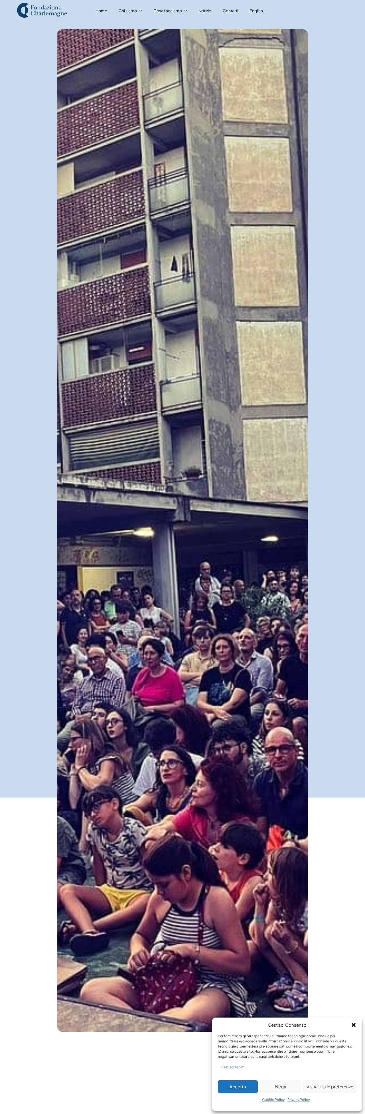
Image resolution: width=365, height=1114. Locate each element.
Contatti (230, 10)
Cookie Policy (273, 1099)
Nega (280, 1086)
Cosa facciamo (167, 10)
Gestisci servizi (232, 1067)
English (256, 10)
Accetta (238, 1086)
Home (101, 10)
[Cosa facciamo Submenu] (187, 10)
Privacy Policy (298, 1099)
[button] (353, 1025)
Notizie (204, 10)
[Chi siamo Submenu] (142, 10)
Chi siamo (128, 10)
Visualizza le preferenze (330, 1086)
